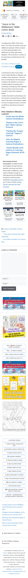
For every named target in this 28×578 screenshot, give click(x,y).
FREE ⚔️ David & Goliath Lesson (14, 354)
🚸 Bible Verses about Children (14, 474)
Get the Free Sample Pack (8, 204)
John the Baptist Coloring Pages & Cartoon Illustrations (14, 141)
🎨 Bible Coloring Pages (14, 463)
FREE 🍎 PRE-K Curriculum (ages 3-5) (23, 16)
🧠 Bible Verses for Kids (14, 471)
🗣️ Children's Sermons (14, 456)
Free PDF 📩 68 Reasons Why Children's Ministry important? (14, 495)
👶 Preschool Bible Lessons (14, 460)
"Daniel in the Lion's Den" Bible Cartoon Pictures (14, 125)
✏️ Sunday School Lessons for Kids (14, 444)
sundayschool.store (16, 569)
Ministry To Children (13, 10)
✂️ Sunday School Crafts (14, 452)
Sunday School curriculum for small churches (12, 184)
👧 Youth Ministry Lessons (14, 482)
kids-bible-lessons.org (14, 573)
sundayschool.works (7, 571)
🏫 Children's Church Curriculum (14, 449)
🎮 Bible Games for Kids (14, 467)
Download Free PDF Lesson (8, 219)
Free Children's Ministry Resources (10, 542)
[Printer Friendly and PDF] (10, 37)
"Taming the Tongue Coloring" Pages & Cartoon (14, 133)
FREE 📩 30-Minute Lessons (14, 350)
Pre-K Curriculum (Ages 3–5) (14, 358)
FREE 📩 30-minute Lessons (14, 16)
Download (18, 66)
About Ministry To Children (12, 533)
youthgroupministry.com (19, 571)
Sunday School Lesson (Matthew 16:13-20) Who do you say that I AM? (13, 507)
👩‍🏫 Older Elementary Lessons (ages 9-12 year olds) (14, 490)
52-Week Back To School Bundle (4, 16)
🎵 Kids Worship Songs (14, 485)
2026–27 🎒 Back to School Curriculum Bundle (14, 346)
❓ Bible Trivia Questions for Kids (14, 478)
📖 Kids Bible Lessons (14, 440)
